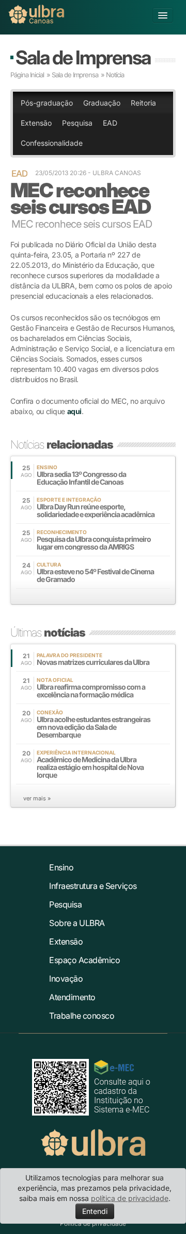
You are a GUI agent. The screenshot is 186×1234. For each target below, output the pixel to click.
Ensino (61, 867)
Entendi (94, 1211)
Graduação (101, 102)
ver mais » (37, 798)
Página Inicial (27, 75)
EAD (110, 122)
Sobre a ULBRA (77, 923)
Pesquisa (77, 122)
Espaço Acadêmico (84, 960)
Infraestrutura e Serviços (93, 886)
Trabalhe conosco (81, 1015)
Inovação (66, 978)
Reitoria (143, 102)
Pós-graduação (47, 102)
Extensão (36, 122)
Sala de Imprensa (83, 57)
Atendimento (72, 997)
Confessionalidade (52, 143)
